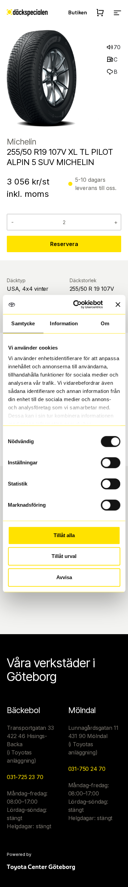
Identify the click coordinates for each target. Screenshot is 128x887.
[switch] (110, 462)
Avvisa (64, 577)
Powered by (19, 854)
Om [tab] (105, 323)
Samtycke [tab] (23, 323)
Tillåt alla (64, 535)
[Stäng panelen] (117, 304)
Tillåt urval (64, 556)
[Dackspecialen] (27, 12)
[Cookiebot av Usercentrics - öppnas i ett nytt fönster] (76, 304)
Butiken (77, 12)
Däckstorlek (83, 280)
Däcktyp (16, 280)
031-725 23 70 (25, 777)
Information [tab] (64, 323)
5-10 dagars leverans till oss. (95, 183)
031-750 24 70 (86, 768)
